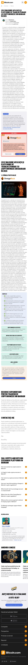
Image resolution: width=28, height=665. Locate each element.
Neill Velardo (11, 19)
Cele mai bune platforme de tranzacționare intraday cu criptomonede (10, 568)
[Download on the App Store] (14, 621)
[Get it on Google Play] (14, 616)
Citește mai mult (17, 540)
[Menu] (25, 2)
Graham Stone (13, 21)
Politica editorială (7, 127)
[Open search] (22, 2)
